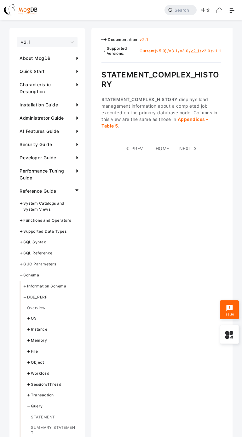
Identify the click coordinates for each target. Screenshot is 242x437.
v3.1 (173, 50)
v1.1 (216, 50)
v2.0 (206, 50)
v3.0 (184, 50)
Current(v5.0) (153, 50)
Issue (229, 314)
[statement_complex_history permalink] (97, 74)
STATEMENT (43, 417)
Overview (36, 307)
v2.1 (144, 39)
